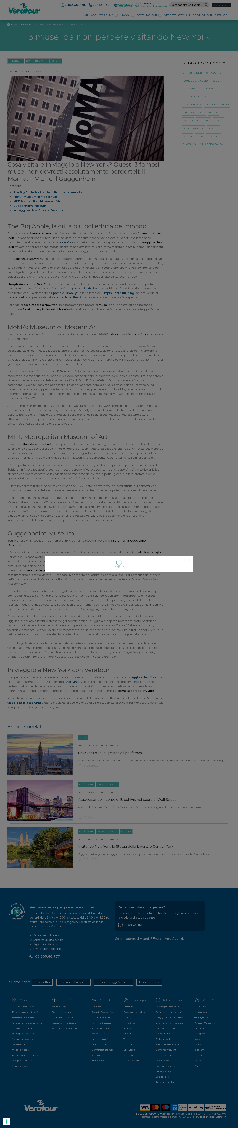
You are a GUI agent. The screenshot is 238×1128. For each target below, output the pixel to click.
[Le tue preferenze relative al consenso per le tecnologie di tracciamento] (6, 1121)
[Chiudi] (189, 560)
